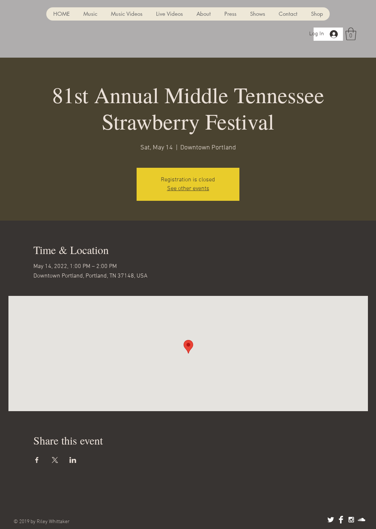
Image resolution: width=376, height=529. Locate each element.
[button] (351, 34)
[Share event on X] (54, 460)
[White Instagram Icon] (351, 519)
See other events (188, 188)
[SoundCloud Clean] (361, 519)
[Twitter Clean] (331, 519)
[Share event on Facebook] (36, 460)
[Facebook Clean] (341, 519)
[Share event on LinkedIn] (72, 460)
